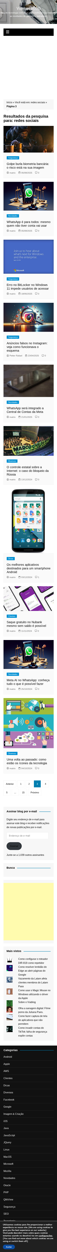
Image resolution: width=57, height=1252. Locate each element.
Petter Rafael (16, 355)
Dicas (10, 558)
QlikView (8, 1199)
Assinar (14, 846)
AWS (6, 1071)
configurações (45, 1235)
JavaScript (9, 1135)
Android (7, 1057)
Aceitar (9, 1247)
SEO (6, 1213)
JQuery (7, 1142)
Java (6, 1128)
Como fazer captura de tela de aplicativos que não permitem (32, 1020)
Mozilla (7, 1171)
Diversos (12, 461)
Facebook (8, 1099)
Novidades (12, 216)
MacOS (7, 1157)
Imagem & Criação (13, 1114)
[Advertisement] (28, 66)
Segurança (13, 158)
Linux (6, 1149)
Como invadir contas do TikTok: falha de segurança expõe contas (32, 1032)
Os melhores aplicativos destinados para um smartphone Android (28, 568)
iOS (5, 1121)
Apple (6, 1064)
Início (9, 102)
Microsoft (8, 1164)
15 (23, 792)
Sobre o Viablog (27, 1002)
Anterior (10, 784)
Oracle (7, 1185)
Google (7, 1106)
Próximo (35, 792)
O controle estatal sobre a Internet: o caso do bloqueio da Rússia (28, 470)
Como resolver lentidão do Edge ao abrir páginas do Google (32, 971)
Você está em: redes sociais (30, 102)
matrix (13, 173)
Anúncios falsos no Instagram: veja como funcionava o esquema (27, 347)
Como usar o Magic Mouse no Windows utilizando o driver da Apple (34, 994)
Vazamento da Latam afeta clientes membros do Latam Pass (33, 982)
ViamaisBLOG (28, 8)
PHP (6, 1192)
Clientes (11, 616)
